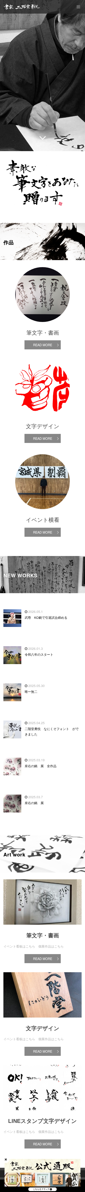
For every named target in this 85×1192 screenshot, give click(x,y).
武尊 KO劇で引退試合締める (46, 617)
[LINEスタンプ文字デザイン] (42, 1113)
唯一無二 (31, 692)
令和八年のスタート (39, 654)
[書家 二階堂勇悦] (21, 7)
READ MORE (42, 345)
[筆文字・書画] (42, 928)
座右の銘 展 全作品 (40, 766)
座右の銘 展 (34, 803)
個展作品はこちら (51, 946)
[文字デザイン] (42, 1021)
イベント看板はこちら (19, 946)
